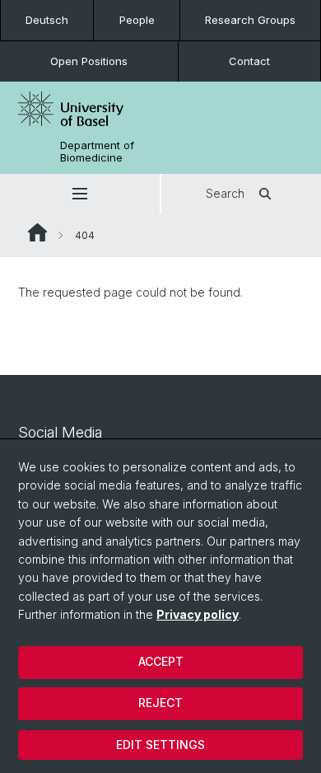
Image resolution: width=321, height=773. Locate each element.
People (137, 19)
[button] (80, 193)
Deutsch (47, 19)
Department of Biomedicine (97, 151)
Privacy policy (197, 614)
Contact (249, 61)
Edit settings (160, 745)
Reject (160, 703)
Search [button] (225, 193)
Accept (161, 661)
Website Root (37, 232)
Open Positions (89, 61)
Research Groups (250, 19)
